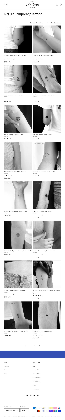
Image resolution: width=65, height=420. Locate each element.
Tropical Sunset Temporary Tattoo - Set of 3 (44, 171)
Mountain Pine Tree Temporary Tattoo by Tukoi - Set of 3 (46, 291)
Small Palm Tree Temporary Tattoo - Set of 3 (44, 95)
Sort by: (32, 23)
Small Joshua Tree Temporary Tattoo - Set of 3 (15, 331)
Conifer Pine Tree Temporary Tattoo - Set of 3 (15, 211)
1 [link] (25, 346)
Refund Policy (36, 381)
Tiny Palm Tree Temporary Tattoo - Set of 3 (43, 55)
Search (35, 385)
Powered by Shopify (23, 416)
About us (6, 366)
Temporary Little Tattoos (13, 416)
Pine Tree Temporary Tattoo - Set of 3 (13, 95)
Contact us (36, 389)
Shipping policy (57, 416)
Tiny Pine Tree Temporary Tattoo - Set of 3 (14, 171)
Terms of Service (37, 370)
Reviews (6, 370)
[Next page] (39, 346)
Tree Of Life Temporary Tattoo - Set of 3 (14, 134)
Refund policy (32, 416)
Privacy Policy (36, 373)
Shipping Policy (37, 377)
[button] (3, 5)
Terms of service (48, 416)
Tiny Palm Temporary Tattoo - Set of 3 (42, 331)
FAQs (34, 366)
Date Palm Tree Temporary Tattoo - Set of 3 (43, 251)
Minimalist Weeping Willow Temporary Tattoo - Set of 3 (18, 251)
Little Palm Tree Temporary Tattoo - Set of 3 (15, 290)
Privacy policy (40, 416)
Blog (5, 373)
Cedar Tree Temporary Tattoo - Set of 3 (42, 211)
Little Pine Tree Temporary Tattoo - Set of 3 (15, 55)
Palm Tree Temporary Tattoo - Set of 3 (42, 134)
